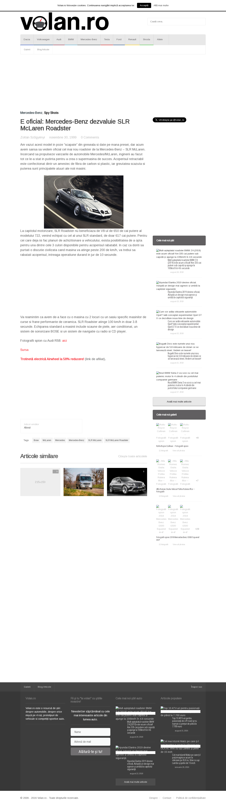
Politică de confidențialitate (191, 798)
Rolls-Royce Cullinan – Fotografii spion (172, 446)
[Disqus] (83, 544)
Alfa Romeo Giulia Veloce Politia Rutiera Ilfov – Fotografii (175, 490)
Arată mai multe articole (179, 401)
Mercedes (60, 440)
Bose (36, 440)
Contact (167, 798)
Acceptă (144, 5)
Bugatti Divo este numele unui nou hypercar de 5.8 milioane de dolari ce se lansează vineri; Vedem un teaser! (184, 356)
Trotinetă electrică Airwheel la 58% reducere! (52, 359)
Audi (58, 39)
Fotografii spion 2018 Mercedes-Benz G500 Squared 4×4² (177, 538)
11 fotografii (163, 451)
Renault (132, 39)
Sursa (24, 350)
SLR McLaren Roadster (117, 440)
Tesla (107, 39)
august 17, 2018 (176, 392)
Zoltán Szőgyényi (32, 137)
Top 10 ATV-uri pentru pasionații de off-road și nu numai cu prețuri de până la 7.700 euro (184, 722)
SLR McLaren (95, 440)
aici (64, 340)
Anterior (13, 482)
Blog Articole (43, 49)
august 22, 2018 (176, 333)
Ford (119, 39)
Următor (154, 482)
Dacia (27, 39)
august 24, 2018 (176, 272)
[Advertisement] (113, 82)
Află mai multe (161, 5)
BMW (71, 39)
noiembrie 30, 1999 (62, 137)
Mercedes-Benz (89, 39)
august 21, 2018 (176, 363)
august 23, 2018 (176, 301)
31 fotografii (163, 544)
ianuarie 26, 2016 (182, 767)
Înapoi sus (196, 686)
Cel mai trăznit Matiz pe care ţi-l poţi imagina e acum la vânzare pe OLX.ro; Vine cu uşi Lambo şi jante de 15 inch (186, 758)
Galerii (27, 49)
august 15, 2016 (181, 731)
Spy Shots (51, 113)
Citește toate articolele (132, 456)
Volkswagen (43, 39)
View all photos (179, 451)
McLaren (47, 440)
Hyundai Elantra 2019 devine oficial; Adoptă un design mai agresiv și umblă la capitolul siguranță (184, 295)
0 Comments (90, 137)
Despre (153, 798)
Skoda (146, 39)
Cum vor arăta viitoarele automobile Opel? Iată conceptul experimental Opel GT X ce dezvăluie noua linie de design (184, 325)
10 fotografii (163, 496)
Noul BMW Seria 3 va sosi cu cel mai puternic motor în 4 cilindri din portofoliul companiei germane (184, 385)
